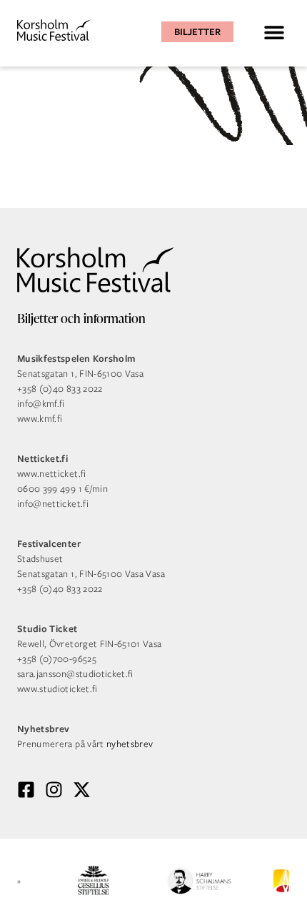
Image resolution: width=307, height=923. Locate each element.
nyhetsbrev (130, 744)
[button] (274, 32)
